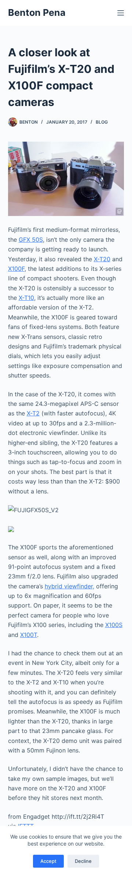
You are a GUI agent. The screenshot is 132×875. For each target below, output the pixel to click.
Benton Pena (37, 12)
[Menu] (120, 13)
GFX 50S (31, 239)
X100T (28, 634)
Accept (48, 861)
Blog (102, 122)
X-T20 (102, 259)
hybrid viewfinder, (69, 586)
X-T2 (33, 413)
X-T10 (26, 297)
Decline (83, 861)
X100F (16, 268)
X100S (113, 624)
